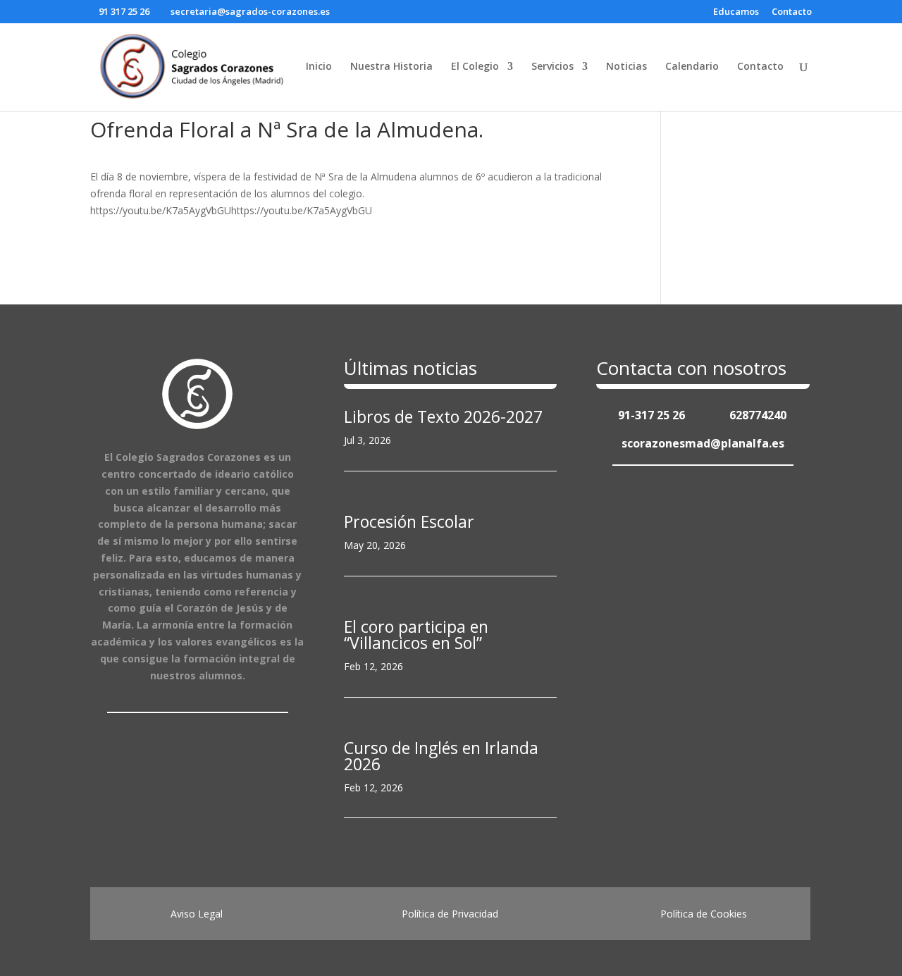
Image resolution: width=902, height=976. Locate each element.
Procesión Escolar (409, 521)
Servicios (552, 67)
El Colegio (475, 67)
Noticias (626, 67)
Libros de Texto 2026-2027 (443, 416)
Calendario (692, 67)
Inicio (319, 67)
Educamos (736, 12)
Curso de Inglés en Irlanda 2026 (441, 755)
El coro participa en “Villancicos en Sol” (416, 634)
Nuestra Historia (391, 67)
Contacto (792, 12)
